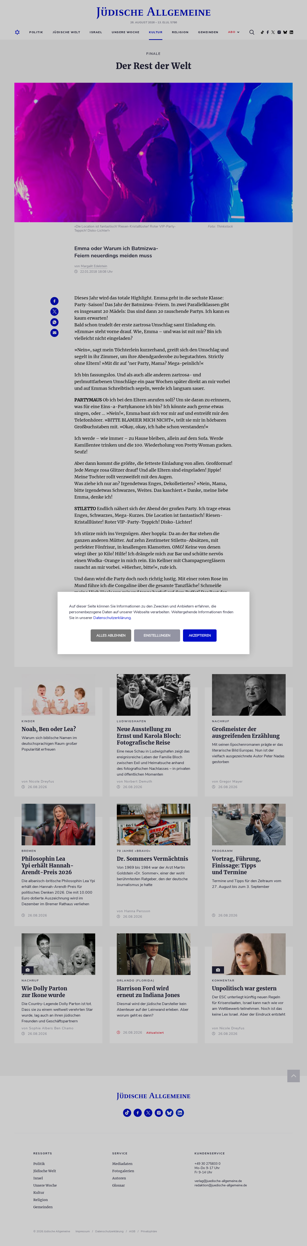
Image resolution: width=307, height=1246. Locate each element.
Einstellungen (157, 635)
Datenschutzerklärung (112, 617)
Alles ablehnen (110, 635)
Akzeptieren (200, 635)
